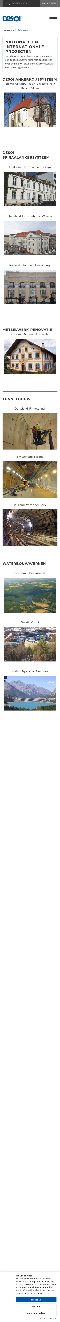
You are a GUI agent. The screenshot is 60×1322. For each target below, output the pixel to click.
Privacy (43, 1318)
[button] (21, 3)
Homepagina (8, 30)
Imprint (52, 1318)
